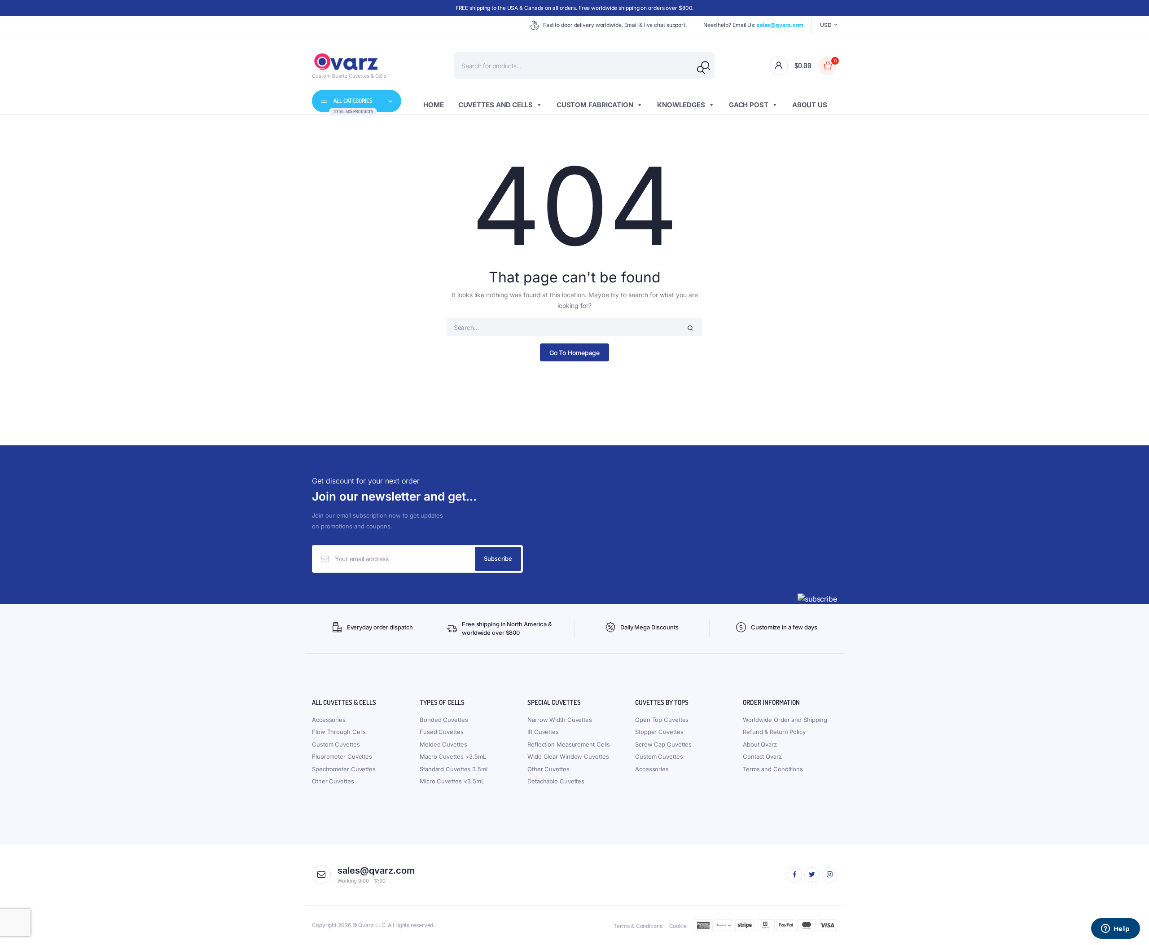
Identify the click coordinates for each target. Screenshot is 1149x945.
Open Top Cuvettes (662, 719)
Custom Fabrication (595, 105)
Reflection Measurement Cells (568, 744)
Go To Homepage (574, 352)
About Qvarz (760, 744)
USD (826, 25)
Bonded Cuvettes (444, 719)
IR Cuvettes (543, 731)
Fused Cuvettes (442, 731)
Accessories (329, 719)
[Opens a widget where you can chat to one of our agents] (1115, 929)
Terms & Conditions (638, 926)
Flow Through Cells (339, 731)
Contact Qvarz (762, 756)
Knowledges (681, 105)
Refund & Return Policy (774, 731)
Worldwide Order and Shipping (785, 719)
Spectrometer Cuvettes (344, 769)
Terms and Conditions (773, 769)
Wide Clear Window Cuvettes (568, 756)
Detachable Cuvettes (555, 781)
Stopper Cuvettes (659, 731)
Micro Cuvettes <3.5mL (452, 781)
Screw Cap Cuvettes (663, 744)
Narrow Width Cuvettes (559, 719)
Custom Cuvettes (336, 744)
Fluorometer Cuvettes (342, 756)
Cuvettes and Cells (495, 105)
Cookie (678, 926)
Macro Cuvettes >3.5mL (453, 756)
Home (433, 105)
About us (809, 105)
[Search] (701, 70)
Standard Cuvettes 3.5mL (454, 769)
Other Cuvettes (333, 781)
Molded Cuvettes (443, 744)
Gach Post (748, 105)
